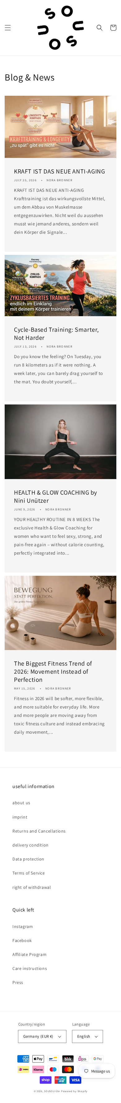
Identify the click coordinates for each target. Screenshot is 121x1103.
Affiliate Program (29, 954)
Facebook (22, 940)
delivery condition (30, 845)
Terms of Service (28, 873)
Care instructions (29, 968)
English (83, 1036)
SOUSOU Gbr (52, 1091)
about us (21, 802)
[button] (8, 28)
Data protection (28, 859)
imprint (19, 817)
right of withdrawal (31, 887)
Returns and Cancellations (39, 831)
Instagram (22, 926)
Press (17, 982)
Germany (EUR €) (38, 1036)
